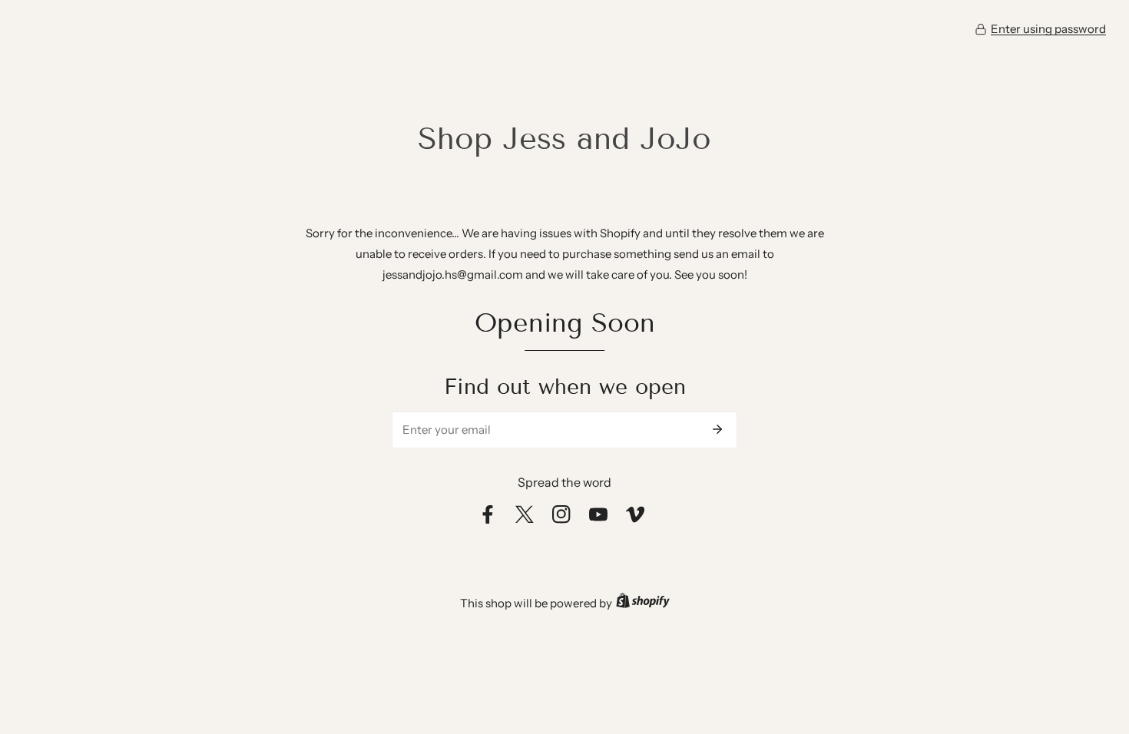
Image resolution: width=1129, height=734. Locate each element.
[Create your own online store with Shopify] (643, 603)
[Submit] (717, 429)
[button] (1040, 29)
